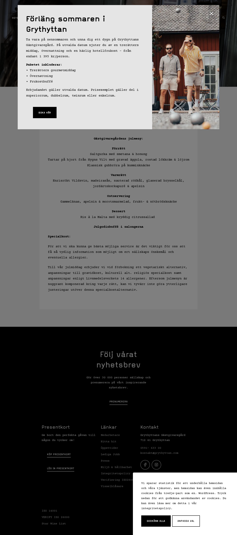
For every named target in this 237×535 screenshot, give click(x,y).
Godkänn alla (156, 521)
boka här (45, 112)
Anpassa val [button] (185, 521)
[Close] (211, 14)
